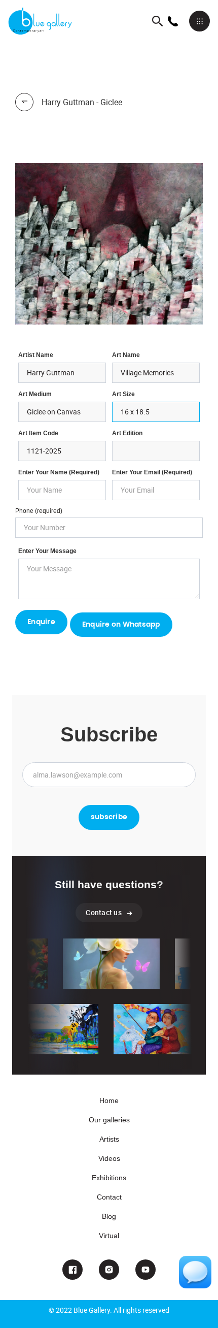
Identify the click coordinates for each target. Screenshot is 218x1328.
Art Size (123, 394)
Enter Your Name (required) (58, 472)
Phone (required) (38, 510)
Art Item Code (38, 433)
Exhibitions (109, 1178)
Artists (109, 1139)
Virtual (109, 1236)
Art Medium (35, 394)
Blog (109, 1216)
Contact (109, 1197)
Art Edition (127, 433)
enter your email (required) (152, 472)
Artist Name (35, 355)
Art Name (126, 355)
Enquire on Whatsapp (121, 624)
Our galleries (109, 1120)
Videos (109, 1158)
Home (109, 1100)
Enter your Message (47, 551)
